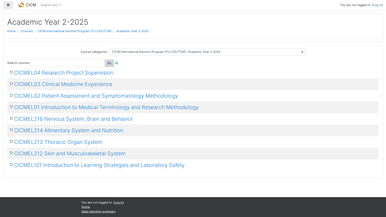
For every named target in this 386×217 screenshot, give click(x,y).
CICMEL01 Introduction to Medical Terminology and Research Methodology (106, 107)
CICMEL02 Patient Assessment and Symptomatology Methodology (96, 96)
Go (109, 63)
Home (11, 31)
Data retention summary (98, 211)
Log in (377, 5)
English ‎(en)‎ (50, 5)
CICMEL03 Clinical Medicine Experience (63, 84)
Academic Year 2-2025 (132, 31)
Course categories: (94, 52)
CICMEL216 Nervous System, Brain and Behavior (73, 119)
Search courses (18, 63)
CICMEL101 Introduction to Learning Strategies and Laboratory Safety (99, 165)
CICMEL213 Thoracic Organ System (58, 142)
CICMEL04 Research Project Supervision (63, 73)
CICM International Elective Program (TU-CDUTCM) (74, 31)
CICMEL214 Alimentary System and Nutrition (68, 130)
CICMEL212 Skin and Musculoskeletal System (70, 153)
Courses (27, 31)
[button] (117, 63)
